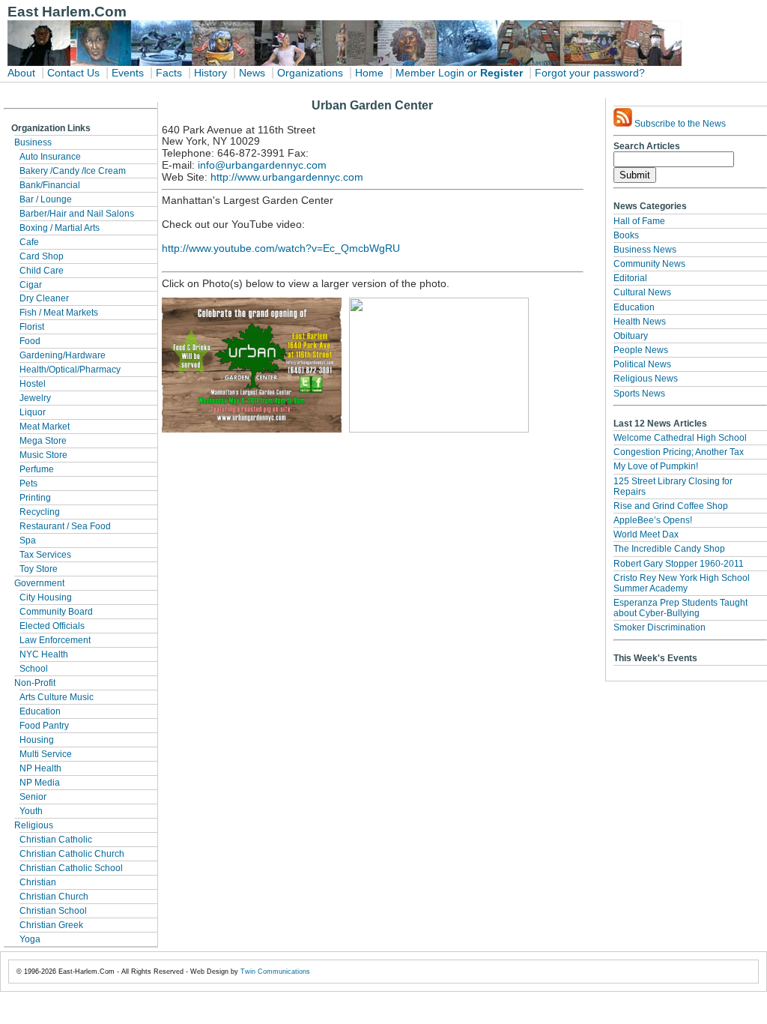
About (21, 73)
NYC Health (43, 654)
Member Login (429, 73)
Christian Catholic (55, 839)
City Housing (45, 597)
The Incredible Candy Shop (669, 548)
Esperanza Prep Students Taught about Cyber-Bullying (680, 607)
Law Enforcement (55, 640)
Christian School (53, 911)
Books (626, 235)
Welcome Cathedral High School (680, 438)
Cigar (30, 285)
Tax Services (45, 554)
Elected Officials (52, 626)
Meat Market (44, 426)
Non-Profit (34, 683)
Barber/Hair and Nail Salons (76, 213)
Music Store (43, 455)
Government (39, 583)
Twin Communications (275, 971)
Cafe (29, 242)
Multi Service (45, 754)
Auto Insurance (50, 156)
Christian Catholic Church (71, 854)
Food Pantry (44, 725)
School (33, 668)
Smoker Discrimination (659, 627)
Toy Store (38, 569)
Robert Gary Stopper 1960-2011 (678, 563)
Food (29, 341)
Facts (169, 73)
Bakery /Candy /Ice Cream (72, 171)
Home (369, 73)
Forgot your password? (590, 73)
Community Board (56, 611)
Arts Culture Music (56, 697)
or (472, 73)
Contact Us (73, 73)
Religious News (645, 378)
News (252, 73)
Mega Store (43, 441)
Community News (649, 264)
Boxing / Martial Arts (59, 228)
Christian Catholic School (71, 868)
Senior (32, 797)
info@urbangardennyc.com (262, 165)
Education (40, 711)
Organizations (310, 73)
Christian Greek (51, 925)
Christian (37, 882)
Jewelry (35, 398)
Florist (31, 327)
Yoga (29, 939)
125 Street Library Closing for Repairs (673, 486)
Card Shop (41, 256)
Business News (644, 249)
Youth (31, 811)
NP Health (40, 768)
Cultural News (642, 292)
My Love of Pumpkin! (655, 466)
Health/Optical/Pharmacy (70, 369)
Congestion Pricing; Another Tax (678, 452)
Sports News (639, 393)
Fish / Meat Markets (58, 312)
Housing (36, 740)
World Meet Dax (646, 534)
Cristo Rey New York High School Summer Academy (681, 583)
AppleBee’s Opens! (652, 520)
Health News (639, 321)
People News (640, 350)
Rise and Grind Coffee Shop (670, 506)
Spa (27, 540)
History (210, 73)
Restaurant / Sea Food (65, 526)
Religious (33, 825)
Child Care (41, 270)
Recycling (39, 512)
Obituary (630, 336)
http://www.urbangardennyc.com (286, 177)
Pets (28, 483)
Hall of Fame (639, 221)
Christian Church (53, 896)
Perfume (36, 469)
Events (128, 73)
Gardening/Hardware (62, 355)
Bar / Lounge (45, 199)
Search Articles (646, 146)
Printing (35, 498)
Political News (642, 364)
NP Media (39, 782)
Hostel (32, 384)
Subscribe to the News (679, 123)
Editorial (630, 278)
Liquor (32, 412)
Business (33, 142)
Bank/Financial (49, 185)
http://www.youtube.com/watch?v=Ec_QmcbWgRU (281, 248)
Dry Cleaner (44, 298)
